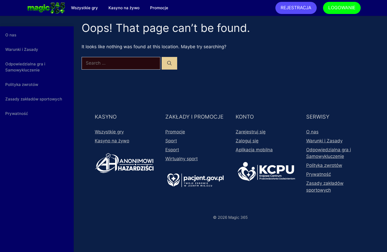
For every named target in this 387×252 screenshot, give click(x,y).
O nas (10, 34)
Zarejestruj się (251, 131)
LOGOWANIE (341, 7)
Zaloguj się (247, 140)
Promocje (159, 7)
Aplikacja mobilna (254, 149)
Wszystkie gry (84, 7)
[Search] (169, 63)
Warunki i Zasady (21, 49)
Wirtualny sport (181, 158)
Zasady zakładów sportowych (33, 98)
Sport (171, 140)
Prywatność (16, 113)
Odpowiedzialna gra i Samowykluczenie (25, 66)
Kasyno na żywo (124, 7)
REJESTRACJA (296, 7)
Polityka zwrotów (21, 84)
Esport (172, 149)
